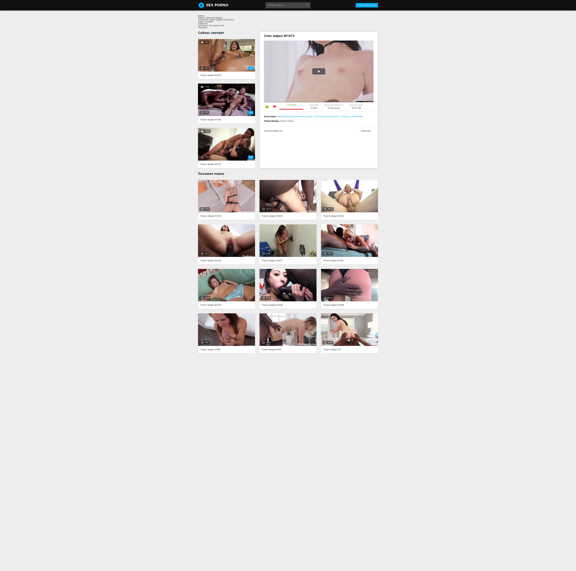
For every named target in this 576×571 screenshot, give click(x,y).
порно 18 (202, 24)
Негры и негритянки (352, 117)
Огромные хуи (321, 117)
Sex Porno (217, 5)
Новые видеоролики (366, 5)
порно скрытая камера (210, 18)
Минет (309, 117)
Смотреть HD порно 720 (211, 26)
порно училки (205, 22)
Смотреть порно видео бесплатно (216, 20)
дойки (201, 16)
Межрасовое (283, 117)
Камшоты (335, 117)
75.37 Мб (356, 108)
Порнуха (202, 28)
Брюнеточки (298, 117)
